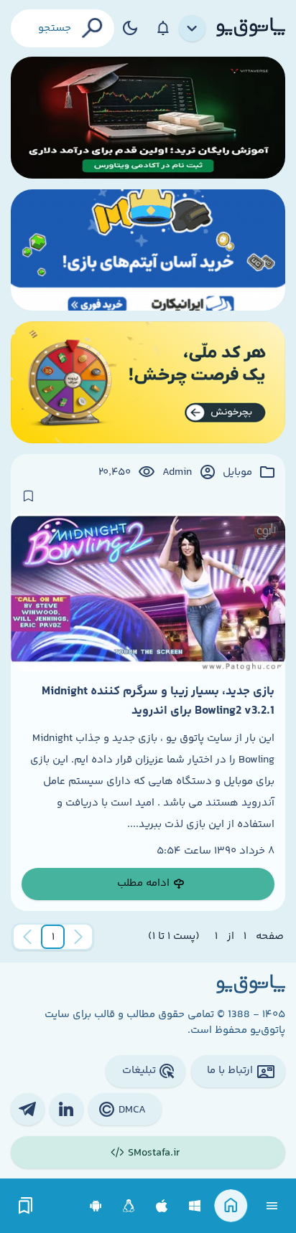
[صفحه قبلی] (78, 937)
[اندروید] (96, 1206)
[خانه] (231, 1206)
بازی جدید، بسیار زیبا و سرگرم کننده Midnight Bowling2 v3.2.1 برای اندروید (158, 700)
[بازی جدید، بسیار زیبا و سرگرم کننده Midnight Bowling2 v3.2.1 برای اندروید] (148, 593)
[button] (53, 937)
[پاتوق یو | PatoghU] (250, 27)
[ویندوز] (195, 1206)
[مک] (162, 1206)
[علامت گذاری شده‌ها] (26, 1206)
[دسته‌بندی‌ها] (192, 28)
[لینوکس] (129, 1206)
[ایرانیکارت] (148, 250)
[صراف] (148, 382)
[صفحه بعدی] (27, 937)
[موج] (148, 118)
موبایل (237, 473)
